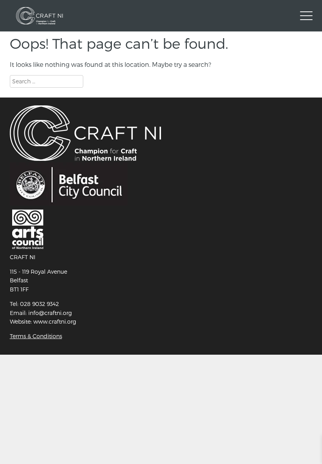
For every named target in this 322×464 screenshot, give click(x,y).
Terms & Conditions (36, 336)
